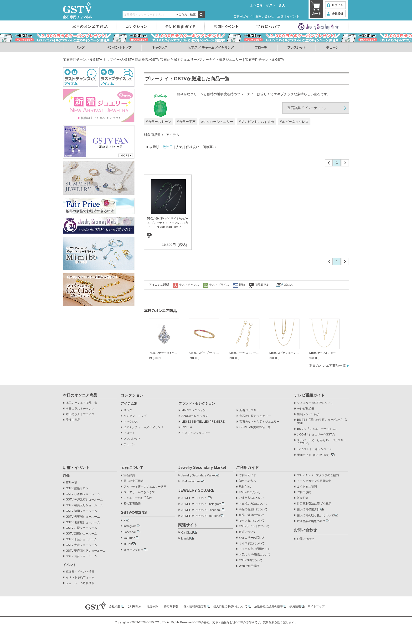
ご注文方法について (252, 498)
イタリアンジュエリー (195, 433)
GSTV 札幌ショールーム (81, 528)
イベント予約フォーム (80, 577)
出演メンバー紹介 (308, 414)
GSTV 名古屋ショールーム (83, 522)
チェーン (332, 47)
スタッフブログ (134, 550)
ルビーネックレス (295, 122)
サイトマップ (316, 606)
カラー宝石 (187, 122)
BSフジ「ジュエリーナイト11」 (318, 428)
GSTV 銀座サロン (77, 488)
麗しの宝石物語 (134, 481)
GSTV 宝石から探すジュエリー (173, 59)
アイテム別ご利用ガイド (254, 548)
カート (316, 9)
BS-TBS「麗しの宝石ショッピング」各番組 (322, 421)
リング (79, 47)
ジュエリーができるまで (139, 492)
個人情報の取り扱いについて (315, 515)
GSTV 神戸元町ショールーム (84, 499)
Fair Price (245, 486)
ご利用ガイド (242, 16)
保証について (247, 532)
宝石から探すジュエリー (255, 416)
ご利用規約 (304, 492)
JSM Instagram (191, 481)
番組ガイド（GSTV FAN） (314, 455)
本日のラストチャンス (80, 408)
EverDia (186, 427)
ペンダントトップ (119, 47)
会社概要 (114, 606)
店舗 (280, 16)
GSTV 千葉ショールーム (81, 539)
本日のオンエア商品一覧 (327, 365)
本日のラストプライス (80, 414)
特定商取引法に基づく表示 (314, 503)
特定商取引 (171, 606)
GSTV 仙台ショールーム (81, 556)
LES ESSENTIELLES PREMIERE (203, 421)
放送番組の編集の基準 (311, 521)
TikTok (128, 544)
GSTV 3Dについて (251, 560)
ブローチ (261, 47)
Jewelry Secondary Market (198, 475)
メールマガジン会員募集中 (314, 481)
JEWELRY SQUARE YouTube (200, 516)
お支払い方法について (253, 503)
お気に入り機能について (254, 554)
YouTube (129, 538)
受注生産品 (73, 419)
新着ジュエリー (249, 410)
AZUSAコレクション (194, 416)
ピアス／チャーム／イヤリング (144, 427)
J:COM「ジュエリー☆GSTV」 (316, 434)
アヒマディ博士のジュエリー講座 (145, 486)
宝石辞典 (129, 475)
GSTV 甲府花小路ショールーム (86, 550)
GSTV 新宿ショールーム (81, 533)
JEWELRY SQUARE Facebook (201, 510)
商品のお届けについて (253, 509)
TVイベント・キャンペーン (314, 449)
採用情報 (295, 606)
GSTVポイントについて (254, 526)
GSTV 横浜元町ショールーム (84, 505)
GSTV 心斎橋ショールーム (83, 494)
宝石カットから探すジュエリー (259, 421)
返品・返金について (252, 515)
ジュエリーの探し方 (252, 537)
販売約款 (302, 498)
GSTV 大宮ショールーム (81, 545)
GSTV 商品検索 (136, 59)
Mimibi (185, 538)
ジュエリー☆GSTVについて (315, 403)
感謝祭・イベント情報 (80, 571)
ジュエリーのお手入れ (138, 498)
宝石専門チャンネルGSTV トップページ (93, 59)
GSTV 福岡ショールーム (81, 511)
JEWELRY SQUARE (194, 498)
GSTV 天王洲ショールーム (83, 516)
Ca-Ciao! (187, 532)
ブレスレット (296, 47)
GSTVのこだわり (250, 492)
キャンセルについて (252, 520)
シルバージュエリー (218, 122)
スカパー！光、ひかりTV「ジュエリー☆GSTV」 (321, 442)
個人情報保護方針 (308, 509)
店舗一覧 (71, 482)
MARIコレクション (193, 410)
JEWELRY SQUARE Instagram (201, 504)
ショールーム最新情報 (80, 583)
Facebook (130, 532)
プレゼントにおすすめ (257, 122)
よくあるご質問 (307, 486)
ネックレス (159, 47)
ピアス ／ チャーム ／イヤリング (211, 47)
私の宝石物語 (132, 503)
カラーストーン (159, 122)
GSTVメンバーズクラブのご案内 (318, 475)
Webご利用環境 (249, 566)
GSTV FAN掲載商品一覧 (254, 427)
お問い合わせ (264, 16)
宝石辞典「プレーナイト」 (307, 108)
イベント (293, 16)
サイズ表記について (252, 543)
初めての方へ (247, 481)
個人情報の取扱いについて (230, 606)
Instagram (130, 526)
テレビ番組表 (305, 408)
